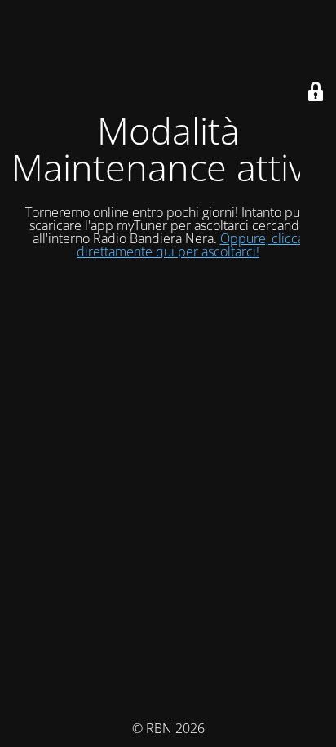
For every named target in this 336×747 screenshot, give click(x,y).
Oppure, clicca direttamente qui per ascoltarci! (190, 244)
